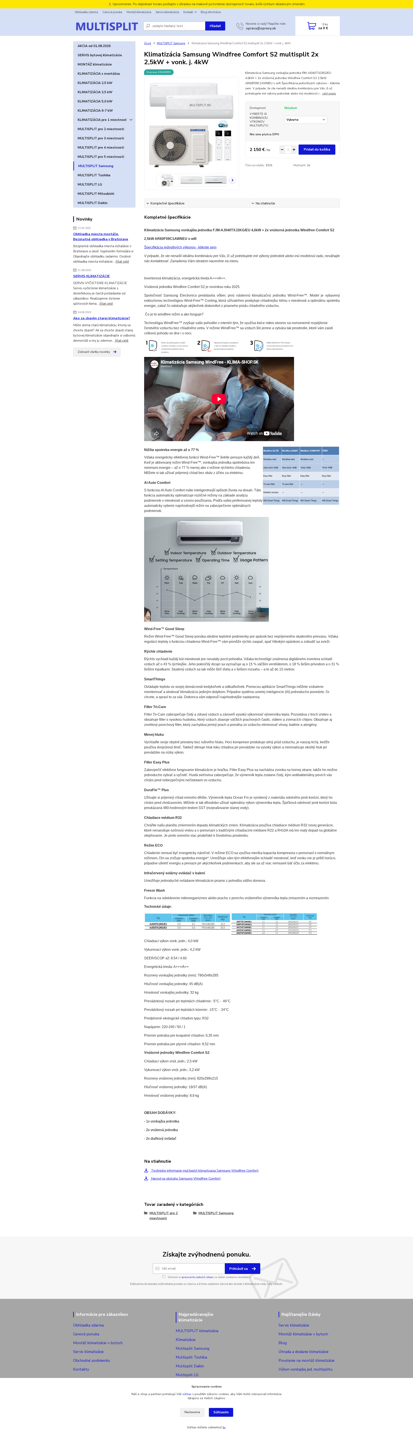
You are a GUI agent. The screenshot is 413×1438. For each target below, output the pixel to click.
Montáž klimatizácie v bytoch (98, 1342)
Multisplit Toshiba (191, 1357)
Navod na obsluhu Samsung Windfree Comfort (185, 1178)
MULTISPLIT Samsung (95, 166)
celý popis (329, 93)
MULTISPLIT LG (90, 184)
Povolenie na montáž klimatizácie (306, 1360)
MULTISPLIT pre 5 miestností (101, 157)
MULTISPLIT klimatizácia (197, 1330)
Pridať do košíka (317, 149)
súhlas (186, 1394)
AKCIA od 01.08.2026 (94, 46)
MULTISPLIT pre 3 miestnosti (101, 138)
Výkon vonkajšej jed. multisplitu (305, 1369)
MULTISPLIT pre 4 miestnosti (101, 147)
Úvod (147, 43)
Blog (283, 1342)
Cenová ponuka (112, 12)
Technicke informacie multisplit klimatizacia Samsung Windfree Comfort (204, 1170)
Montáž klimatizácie (139, 12)
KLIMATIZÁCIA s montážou (99, 74)
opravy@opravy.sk (261, 28)
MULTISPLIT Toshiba (94, 175)
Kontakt (188, 12)
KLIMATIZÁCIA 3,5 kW (95, 92)
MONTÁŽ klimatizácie (95, 64)
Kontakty (81, 1369)
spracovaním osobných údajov (197, 1277)
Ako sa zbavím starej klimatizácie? (101, 318)
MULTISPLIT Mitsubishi (96, 194)
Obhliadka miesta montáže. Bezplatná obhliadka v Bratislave (100, 237)
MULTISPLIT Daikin (93, 203)
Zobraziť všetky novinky (94, 352)
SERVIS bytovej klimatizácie (100, 55)
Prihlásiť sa (239, 1268)
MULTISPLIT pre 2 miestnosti (101, 129)
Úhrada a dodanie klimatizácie (303, 1351)
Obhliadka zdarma (86, 12)
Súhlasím (221, 1412)
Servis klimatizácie (167, 12)
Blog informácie (211, 12)
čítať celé (122, 261)
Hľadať (215, 26)
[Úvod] (106, 26)
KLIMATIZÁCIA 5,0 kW (95, 101)
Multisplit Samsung (193, 1348)
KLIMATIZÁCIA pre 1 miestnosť (102, 120)
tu (224, 1427)
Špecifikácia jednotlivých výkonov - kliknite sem (180, 247)
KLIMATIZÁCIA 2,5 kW (95, 83)
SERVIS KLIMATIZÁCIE (91, 276)
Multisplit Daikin (190, 1366)
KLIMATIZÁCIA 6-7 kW (95, 110)
